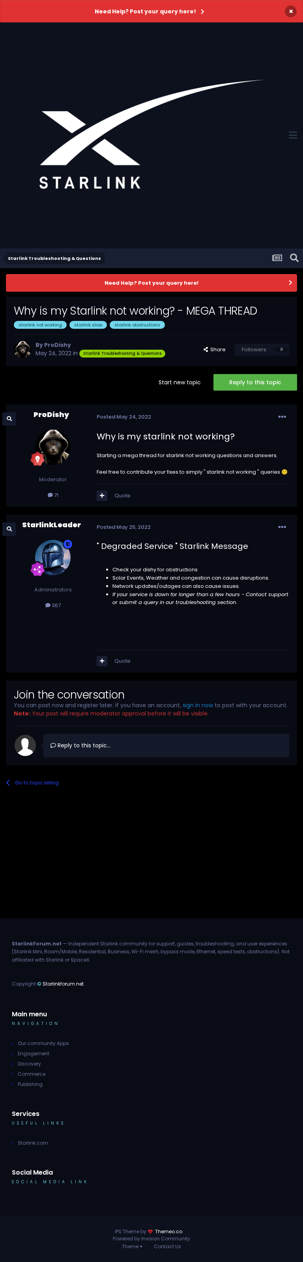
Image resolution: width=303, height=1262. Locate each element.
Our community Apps (43, 1043)
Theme (131, 1246)
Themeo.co (168, 1231)
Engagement (33, 1053)
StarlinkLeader (51, 525)
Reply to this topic (255, 382)
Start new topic (180, 382)
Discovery (29, 1063)
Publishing (30, 1084)
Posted (124, 417)
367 (55, 605)
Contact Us (167, 1246)
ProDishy (57, 345)
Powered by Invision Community (151, 1238)
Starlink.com (33, 1143)
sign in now (198, 705)
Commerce (31, 1074)
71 (55, 495)
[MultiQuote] (102, 496)
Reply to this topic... (83, 745)
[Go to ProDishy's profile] (22, 349)
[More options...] (282, 417)
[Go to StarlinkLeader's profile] (53, 557)
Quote (122, 495)
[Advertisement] (151, 863)
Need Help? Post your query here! (145, 11)
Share (217, 349)
